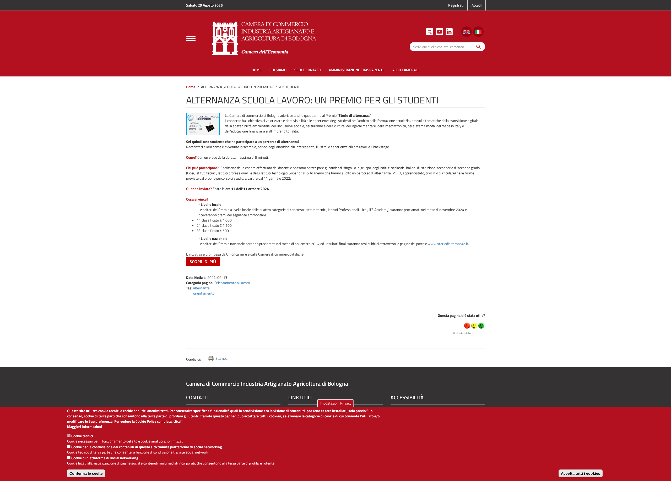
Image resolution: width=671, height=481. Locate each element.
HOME (257, 70)
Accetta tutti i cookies (580, 473)
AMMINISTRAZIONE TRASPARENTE (357, 70)
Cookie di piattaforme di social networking (104, 458)
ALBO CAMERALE (406, 70)
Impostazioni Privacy (335, 403)
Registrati (455, 5)
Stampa (221, 358)
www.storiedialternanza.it (448, 243)
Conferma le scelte (86, 473)
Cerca (477, 46)
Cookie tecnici (82, 436)
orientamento (203, 293)
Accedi (476, 5)
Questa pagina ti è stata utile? (461, 315)
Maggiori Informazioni (84, 426)
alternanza (201, 288)
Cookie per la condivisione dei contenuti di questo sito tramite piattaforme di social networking (146, 447)
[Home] (264, 37)
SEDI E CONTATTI (307, 70)
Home (190, 87)
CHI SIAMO (277, 70)
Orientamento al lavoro (232, 282)
